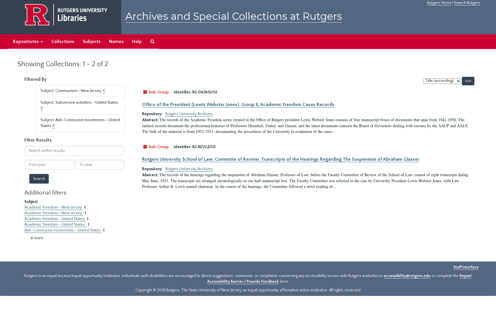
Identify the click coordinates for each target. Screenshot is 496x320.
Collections (62, 41)
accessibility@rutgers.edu (407, 276)
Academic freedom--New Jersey (53, 207)
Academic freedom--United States (55, 219)
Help (137, 41)
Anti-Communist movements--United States (63, 230)
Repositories (26, 41)
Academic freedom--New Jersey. (53, 213)
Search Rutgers (467, 3)
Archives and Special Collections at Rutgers (233, 16)
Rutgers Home (439, 3)
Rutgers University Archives (189, 114)
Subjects (91, 41)
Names (116, 41)
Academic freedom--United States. (55, 224)
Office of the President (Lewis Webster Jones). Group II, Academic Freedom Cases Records (238, 104)
